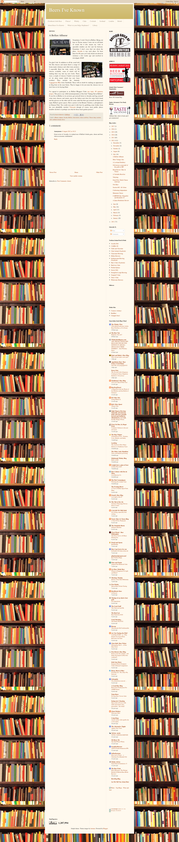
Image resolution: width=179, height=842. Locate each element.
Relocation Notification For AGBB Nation (119, 688)
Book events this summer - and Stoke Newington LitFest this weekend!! (120, 655)
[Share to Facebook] (81, 115)
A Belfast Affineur (118, 157)
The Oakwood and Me (117, 608)
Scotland (102, 21)
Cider (84, 21)
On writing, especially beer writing (119, 513)
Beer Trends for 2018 (117, 615)
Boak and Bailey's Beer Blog (120, 355)
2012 (113, 140)
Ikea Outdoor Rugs (116, 558)
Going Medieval (116, 399)
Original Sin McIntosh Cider (119, 564)
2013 (113, 138)
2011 (113, 222)
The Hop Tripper (116, 435)
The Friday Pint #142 (117, 621)
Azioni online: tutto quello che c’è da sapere (120, 720)
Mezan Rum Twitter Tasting (119, 586)
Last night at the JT (116, 497)
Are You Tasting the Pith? (119, 633)
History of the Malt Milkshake (119, 579)
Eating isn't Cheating (118, 701)
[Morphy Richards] (115, 810)
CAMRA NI (114, 246)
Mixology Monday (117, 578)
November (116, 146)
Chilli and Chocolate (117, 249)
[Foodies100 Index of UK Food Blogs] (117, 809)
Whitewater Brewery (117, 280)
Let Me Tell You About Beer (120, 782)
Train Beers (115, 694)
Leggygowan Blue (55, 82)
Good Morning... (116, 620)
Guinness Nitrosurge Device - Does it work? (119, 504)
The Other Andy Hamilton (119, 451)
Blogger (105, 828)
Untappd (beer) (115, 316)
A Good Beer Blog (117, 686)
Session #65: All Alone (119, 187)
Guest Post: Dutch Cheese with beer (120, 181)
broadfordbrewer (116, 747)
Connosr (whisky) (116, 311)
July (114, 154)
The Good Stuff (116, 606)
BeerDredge (114, 544)
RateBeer (113, 313)
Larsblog (114, 443)
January (115, 218)
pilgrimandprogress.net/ (118, 556)
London (111, 21)
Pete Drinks (115, 584)
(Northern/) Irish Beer (55, 21)
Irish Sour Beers (116, 662)
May (114, 207)
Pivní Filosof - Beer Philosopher (117, 533)
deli (51, 119)
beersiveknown (59, 114)
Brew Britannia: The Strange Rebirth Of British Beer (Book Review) (119, 772)
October (115, 149)
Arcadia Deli (115, 244)
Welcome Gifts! (115, 713)
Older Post (99, 172)
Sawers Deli (114, 270)
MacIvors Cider (115, 265)
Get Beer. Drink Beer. (118, 569)
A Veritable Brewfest (119, 174)
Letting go (114, 593)
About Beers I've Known (56, 25)
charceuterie (76, 117)
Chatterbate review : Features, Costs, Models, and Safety (119, 437)
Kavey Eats (114, 370)
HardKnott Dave (116, 591)
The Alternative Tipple (118, 726)
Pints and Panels (116, 562)
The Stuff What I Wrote (117, 742)
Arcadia (79, 51)
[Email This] (75, 115)
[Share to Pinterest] (83, 115)
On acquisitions (115, 601)
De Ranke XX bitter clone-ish (119, 551)
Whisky (76, 21)
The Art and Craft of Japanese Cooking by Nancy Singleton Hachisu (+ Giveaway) (119, 374)
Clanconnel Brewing (117, 254)
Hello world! (115, 460)
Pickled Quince (115, 268)
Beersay (113, 626)
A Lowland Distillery (119, 162)
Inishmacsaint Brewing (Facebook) (117, 259)
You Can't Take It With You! (119, 382)
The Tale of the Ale (117, 502)
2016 (113, 129)
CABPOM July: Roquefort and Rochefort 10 (120, 197)
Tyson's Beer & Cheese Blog (120, 519)
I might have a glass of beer (119, 465)
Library (95, 25)
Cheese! (68, 21)
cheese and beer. (84, 117)
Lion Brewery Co (116, 475)
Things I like (115, 406)
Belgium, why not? (116, 335)
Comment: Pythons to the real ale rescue (119, 428)
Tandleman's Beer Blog (118, 381)
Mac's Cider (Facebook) (118, 263)
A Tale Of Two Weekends (118, 521)
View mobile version (76, 176)
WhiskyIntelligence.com (118, 340)
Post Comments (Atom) (64, 181)
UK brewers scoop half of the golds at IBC (120, 166)
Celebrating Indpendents (120, 190)
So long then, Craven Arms (118, 696)
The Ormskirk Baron (118, 525)
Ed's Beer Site (115, 398)
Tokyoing (115, 177)
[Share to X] (79, 115)
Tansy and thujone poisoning (119, 453)
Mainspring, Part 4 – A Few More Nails (119, 646)
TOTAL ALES (115, 733)
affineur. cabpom (58, 117)
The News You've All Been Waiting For (119, 536)
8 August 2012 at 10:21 (69, 131)
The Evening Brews (117, 487)
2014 (113, 135)
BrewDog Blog (115, 779)
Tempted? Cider (115, 275)
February (116, 215)
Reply (55, 139)
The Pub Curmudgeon (118, 480)
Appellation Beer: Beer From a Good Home (118, 363)
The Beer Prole (116, 768)
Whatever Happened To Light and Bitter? (119, 572)
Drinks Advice (115, 762)
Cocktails (93, 21)
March (115, 213)
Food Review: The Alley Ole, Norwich (119, 673)
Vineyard (72, 107)
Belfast (70, 117)
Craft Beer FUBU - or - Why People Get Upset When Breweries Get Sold (119, 636)
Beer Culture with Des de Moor (119, 472)
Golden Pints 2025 (116, 467)
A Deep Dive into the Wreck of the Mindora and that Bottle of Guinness (120, 391)
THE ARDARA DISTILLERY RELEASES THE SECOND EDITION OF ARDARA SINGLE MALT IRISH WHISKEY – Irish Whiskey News (119, 345)
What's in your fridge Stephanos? (78, 25)
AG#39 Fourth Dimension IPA (119, 748)
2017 (113, 126)
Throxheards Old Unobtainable (120, 628)
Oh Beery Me (115, 740)
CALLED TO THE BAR (119, 510)
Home (76, 172)
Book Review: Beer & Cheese (119, 170)
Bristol (119, 21)
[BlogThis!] (77, 115)
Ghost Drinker (115, 711)
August (115, 151)
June (114, 204)
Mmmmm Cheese (118, 193)
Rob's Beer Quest (116, 404)
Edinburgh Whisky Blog (119, 458)
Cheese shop (92, 117)
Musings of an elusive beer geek (119, 599)
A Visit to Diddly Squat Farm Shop (119, 489)
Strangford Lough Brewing (119, 273)
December (116, 143)
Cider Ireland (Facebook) (118, 251)
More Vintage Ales (118, 160)
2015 (113, 132)
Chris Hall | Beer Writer (118, 643)
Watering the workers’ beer (118, 482)
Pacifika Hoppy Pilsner (117, 419)
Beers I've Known (66, 9)
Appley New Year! (116, 728)
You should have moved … (119, 681)
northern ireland (57, 119)
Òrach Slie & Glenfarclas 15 (119, 763)
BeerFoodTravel (116, 387)
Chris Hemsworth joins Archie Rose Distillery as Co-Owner (119, 327)
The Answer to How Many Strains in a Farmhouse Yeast (119, 445)
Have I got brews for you (119, 549)
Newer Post (53, 172)
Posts (113, 231)
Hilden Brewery (115, 256)
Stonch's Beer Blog (117, 495)
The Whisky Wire (116, 324)
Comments (115, 234)
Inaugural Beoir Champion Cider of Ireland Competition (119, 665)
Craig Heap (115, 718)
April (115, 210)
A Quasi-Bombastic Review (121, 200)
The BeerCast (115, 613)
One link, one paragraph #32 (119, 365)
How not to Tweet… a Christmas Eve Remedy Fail (119, 756)
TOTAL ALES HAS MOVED (119, 735)
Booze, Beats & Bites (117, 671)
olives (63, 119)
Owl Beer (115, 185)
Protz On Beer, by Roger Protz (119, 425)
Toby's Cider (115, 277)
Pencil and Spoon (116, 542)
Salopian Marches (116, 527)
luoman (93, 828)
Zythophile (114, 679)
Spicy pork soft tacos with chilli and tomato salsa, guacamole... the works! (118, 704)
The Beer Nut (115, 333)
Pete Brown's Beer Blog (118, 652)
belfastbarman (115, 753)
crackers (98, 117)
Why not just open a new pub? (120, 357)
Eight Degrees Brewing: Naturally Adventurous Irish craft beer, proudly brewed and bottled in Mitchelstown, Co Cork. (118, 414)
